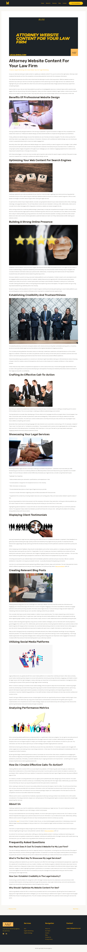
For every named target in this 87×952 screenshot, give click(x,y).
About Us (48, 3)
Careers (47, 933)
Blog (60, 3)
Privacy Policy (48, 939)
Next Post (76, 909)
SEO (26, 70)
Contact (64, 3)
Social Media (30, 70)
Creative (12, 70)
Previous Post (11, 909)
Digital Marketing (19, 70)
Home (42, 3)
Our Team (47, 930)
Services (54, 3)
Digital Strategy (28, 933)
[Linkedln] (6, 933)
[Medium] (3, 933)
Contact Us (48, 937)
